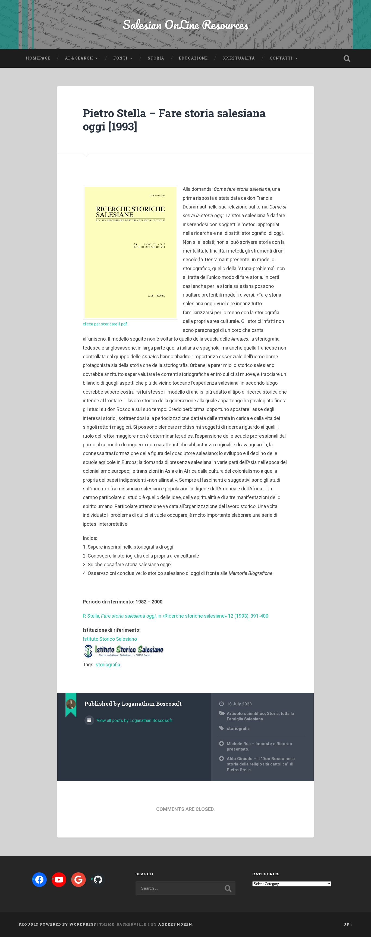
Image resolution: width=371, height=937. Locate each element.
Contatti (281, 58)
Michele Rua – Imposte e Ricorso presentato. (259, 746)
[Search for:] (186, 888)
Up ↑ (348, 924)
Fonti (120, 58)
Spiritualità (238, 58)
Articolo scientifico (246, 713)
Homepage (38, 58)
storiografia (108, 664)
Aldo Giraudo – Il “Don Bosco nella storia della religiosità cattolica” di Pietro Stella (261, 764)
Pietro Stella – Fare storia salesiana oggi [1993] (174, 119)
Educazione (193, 58)
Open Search (347, 58)
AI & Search (79, 58)
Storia (156, 58)
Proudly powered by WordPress (57, 924)
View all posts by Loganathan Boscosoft (134, 720)
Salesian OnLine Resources (185, 24)
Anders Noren (175, 924)
